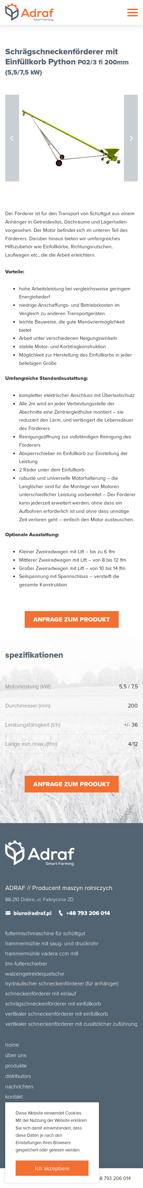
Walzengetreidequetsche (34, 973)
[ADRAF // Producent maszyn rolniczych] (29, 12)
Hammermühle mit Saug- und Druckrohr (51, 943)
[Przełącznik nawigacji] (132, 12)
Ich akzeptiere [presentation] (52, 1168)
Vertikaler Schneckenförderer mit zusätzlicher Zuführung (71, 1023)
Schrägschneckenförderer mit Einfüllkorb (53, 1003)
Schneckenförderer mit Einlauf (40, 993)
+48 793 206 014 (112, 1178)
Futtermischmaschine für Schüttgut (45, 933)
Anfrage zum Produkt (71, 619)
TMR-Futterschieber (26, 963)
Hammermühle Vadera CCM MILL (41, 953)
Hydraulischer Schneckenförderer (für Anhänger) (62, 983)
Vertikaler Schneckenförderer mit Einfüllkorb (56, 1013)
